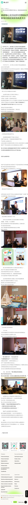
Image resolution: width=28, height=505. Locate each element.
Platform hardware (5, 463)
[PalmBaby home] (5, 2)
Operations (17, 461)
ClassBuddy (3, 471)
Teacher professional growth (7, 479)
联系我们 (26, 493)
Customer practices (19, 477)
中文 (11, 501)
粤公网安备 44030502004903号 (8, 497)
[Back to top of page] (25, 502)
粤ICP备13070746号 (4, 499)
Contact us (17, 488)
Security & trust (4, 491)
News (6, 8)
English (15, 501)
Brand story (17, 481)
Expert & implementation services (6, 487)
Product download (5, 458)
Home (2, 8)
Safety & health (18, 463)
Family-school (17, 458)
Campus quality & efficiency (7, 481)
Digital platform (4, 461)
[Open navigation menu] (25, 2)
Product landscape (5, 456)
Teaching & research (19, 456)
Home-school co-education (7, 483)
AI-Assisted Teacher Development (5, 468)
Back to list (4, 432)
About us (16, 479)
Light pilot (3, 489)
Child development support (6, 477)
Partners (16, 486)
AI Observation (4, 465)
